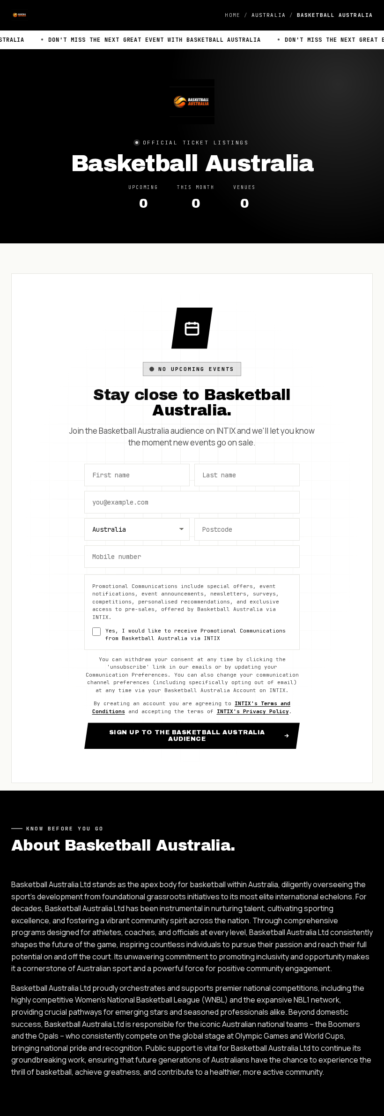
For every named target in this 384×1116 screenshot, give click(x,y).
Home (232, 15)
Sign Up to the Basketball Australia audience (187, 735)
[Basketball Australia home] (19, 15)
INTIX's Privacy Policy (253, 711)
